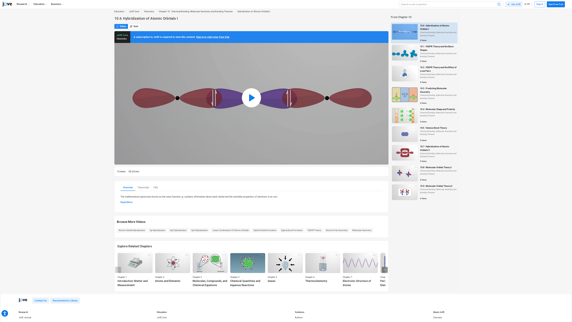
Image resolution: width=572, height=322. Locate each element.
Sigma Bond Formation (292, 230)
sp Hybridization (157, 230)
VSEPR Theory (314, 230)
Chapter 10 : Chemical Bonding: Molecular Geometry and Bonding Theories (196, 11)
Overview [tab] (128, 187)
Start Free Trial (556, 4)
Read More (126, 202)
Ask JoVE (516, 4)
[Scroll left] (118, 270)
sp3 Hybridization (199, 230)
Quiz (135, 26)
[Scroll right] (385, 270)
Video (123, 26)
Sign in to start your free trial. (213, 37)
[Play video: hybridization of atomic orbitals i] (251, 98)
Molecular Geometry (362, 230)
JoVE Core (134, 11)
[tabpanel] (251, 199)
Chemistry (149, 11)
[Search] (499, 4)
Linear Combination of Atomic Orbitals (231, 230)
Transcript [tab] (143, 187)
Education (119, 11)
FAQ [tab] (156, 187)
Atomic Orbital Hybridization (132, 230)
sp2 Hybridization (178, 230)
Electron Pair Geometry (337, 230)
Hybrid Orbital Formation (265, 230)
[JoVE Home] (7, 4)
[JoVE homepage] (23, 300)
